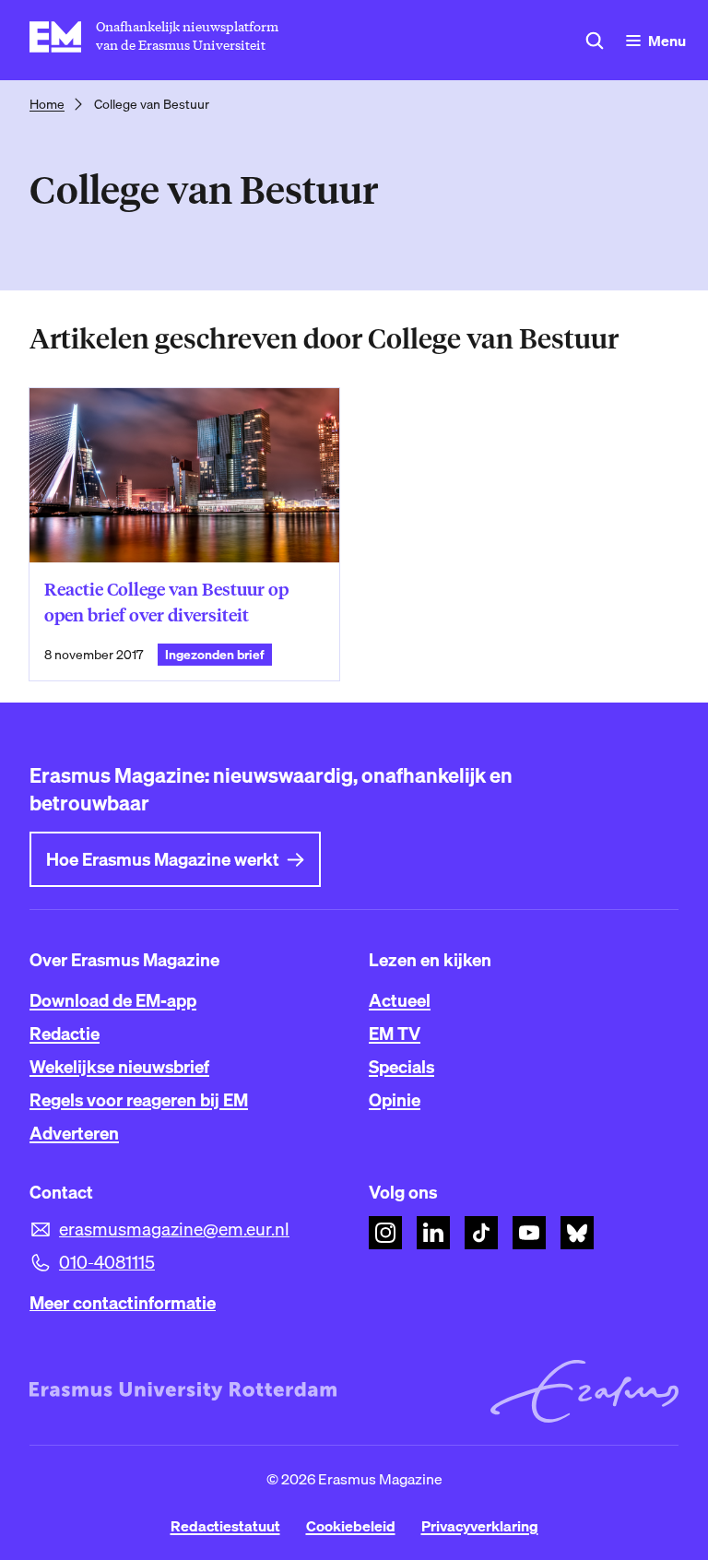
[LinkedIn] (433, 1232)
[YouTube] (529, 1232)
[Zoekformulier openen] (595, 41)
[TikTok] (481, 1232)
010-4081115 (107, 1262)
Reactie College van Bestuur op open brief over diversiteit (166, 602)
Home (47, 104)
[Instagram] (385, 1232)
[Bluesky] (577, 1232)
